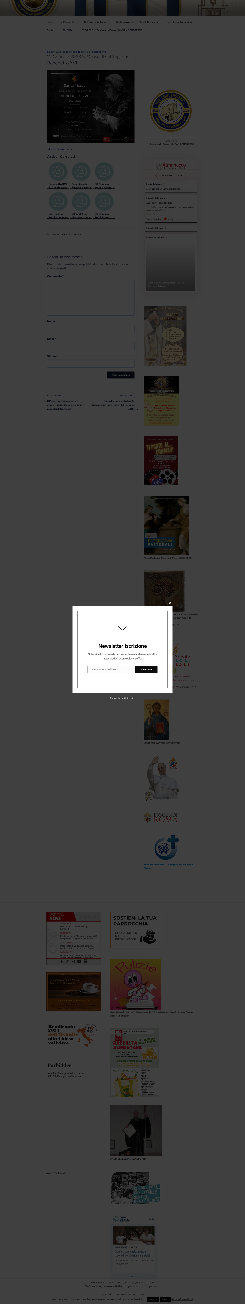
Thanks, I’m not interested (122, 698)
